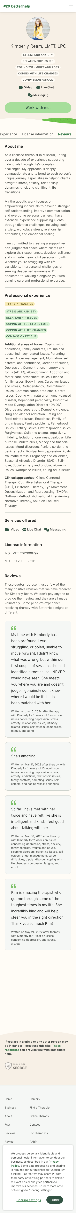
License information (37, 134)
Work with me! (38, 107)
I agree (55, 1200)
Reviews (64, 134)
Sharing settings (29, 1200)
